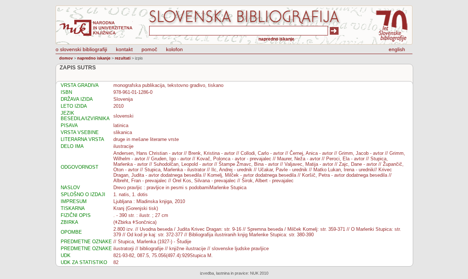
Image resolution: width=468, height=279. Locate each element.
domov (66, 58)
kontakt (124, 49)
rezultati (123, 58)
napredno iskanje (276, 39)
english (397, 49)
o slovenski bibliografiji (81, 49)
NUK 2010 (259, 273)
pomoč (149, 49)
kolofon (174, 49)
